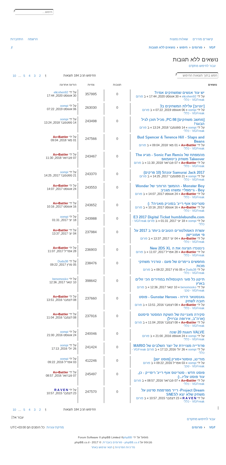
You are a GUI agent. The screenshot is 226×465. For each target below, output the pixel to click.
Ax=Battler (188, 145)
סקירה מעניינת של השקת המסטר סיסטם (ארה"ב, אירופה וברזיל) (171, 316)
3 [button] (35, 75)
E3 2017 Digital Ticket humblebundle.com (169, 217)
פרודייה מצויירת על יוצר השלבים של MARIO (169, 346)
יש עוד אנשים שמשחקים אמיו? (179, 93)
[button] (56, 75)
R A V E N (189, 398)
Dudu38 (191, 269)
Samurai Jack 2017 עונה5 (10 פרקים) (174, 172)
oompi (192, 110)
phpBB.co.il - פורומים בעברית (121, 442)
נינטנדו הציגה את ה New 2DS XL (177, 248)
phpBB (127, 437)
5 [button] (24, 75)
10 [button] (14, 75)
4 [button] (29, 75)
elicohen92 (189, 96)
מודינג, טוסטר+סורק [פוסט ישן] (179, 359)
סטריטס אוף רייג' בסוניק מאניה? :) (176, 204)
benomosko (188, 287)
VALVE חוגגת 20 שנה (187, 332)
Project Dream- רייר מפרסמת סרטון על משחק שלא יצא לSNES (173, 392)
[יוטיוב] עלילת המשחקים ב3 (182, 106)
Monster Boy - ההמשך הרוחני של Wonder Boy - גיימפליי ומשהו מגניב (170, 188)
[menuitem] (180, 39)
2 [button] (40, 75)
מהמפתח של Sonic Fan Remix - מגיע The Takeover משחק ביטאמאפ (170, 157)
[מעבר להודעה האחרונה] (51, 92)
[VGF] (169, 20)
